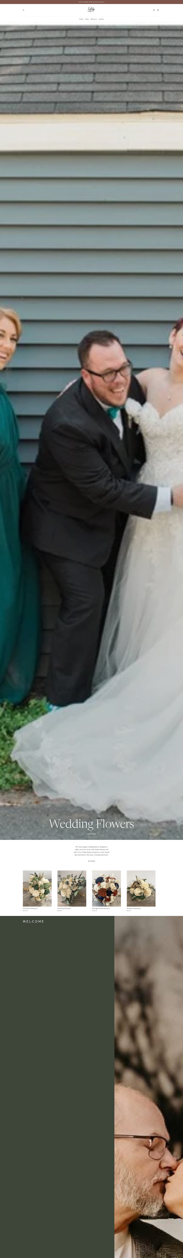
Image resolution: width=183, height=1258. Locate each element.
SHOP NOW (91, 834)
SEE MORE (91, 861)
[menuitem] (81, 19)
